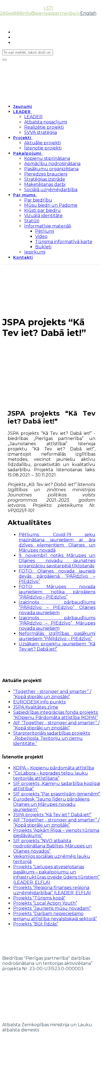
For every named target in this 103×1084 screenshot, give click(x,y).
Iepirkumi (34, 252)
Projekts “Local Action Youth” (45, 903)
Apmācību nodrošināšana (52, 163)
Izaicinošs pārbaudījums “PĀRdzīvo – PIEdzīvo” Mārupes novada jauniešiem (57, 623)
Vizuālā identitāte (43, 215)
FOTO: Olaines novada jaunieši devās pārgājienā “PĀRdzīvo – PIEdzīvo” (57, 576)
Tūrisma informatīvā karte (63, 241)
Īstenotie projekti (43, 148)
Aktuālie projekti (42, 142)
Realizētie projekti (44, 127)
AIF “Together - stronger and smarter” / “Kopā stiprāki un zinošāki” (56, 725)
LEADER (22, 111)
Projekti (22, 137)
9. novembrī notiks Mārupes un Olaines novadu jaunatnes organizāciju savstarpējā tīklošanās (57, 560)
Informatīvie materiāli (47, 226)
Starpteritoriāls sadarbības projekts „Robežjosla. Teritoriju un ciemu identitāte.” (51, 738)
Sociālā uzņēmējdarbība (50, 189)
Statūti (31, 220)
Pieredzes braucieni (45, 174)
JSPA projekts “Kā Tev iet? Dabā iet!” (52, 814)
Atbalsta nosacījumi (45, 122)
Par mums (24, 194)
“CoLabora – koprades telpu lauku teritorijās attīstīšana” (50, 775)
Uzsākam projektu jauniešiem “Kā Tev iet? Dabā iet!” (57, 646)
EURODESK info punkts (39, 702)
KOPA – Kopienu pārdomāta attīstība (53, 767)
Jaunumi (22, 106)
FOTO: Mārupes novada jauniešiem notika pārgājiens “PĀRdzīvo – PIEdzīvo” (57, 592)
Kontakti (23, 257)
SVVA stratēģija (40, 132)
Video (41, 236)
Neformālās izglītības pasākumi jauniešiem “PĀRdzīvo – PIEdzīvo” (57, 636)
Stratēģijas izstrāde (44, 179)
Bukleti (43, 246)
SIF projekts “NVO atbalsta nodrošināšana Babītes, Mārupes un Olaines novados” (52, 846)
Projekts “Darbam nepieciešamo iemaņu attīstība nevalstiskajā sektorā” (55, 916)
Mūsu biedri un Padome (50, 205)
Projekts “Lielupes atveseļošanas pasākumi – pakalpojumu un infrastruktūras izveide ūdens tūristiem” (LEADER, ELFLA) (56, 874)
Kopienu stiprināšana (47, 158)
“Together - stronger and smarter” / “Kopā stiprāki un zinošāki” (52, 694)
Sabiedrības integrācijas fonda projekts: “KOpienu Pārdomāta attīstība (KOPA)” (55, 715)
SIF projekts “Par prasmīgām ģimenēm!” (56, 794)
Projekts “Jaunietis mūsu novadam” (52, 908)
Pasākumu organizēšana (51, 168)
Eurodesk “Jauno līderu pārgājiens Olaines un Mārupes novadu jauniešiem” (51, 804)
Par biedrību (38, 200)
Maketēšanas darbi (44, 184)
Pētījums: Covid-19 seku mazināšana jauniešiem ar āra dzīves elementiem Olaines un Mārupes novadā (57, 542)
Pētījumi (44, 231)
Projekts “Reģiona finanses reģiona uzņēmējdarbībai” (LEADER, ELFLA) (52, 890)
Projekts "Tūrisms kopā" (39, 898)
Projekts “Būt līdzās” (35, 924)
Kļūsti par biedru (42, 210)
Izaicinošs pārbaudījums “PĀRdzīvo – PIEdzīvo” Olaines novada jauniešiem (57, 607)
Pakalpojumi (27, 153)
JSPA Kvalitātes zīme (35, 707)
